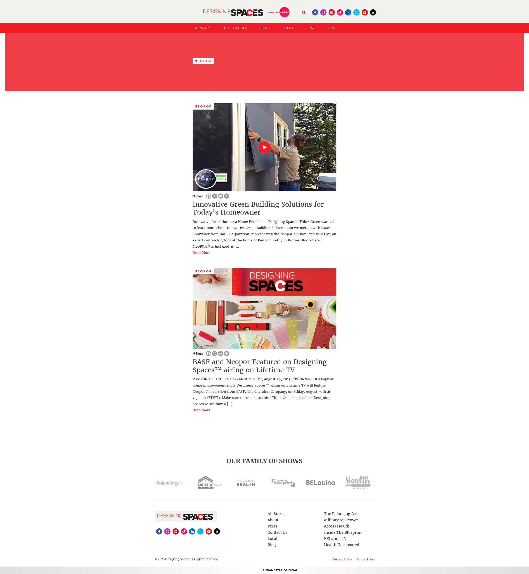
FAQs (330, 28)
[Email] (220, 196)
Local (272, 538)
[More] (226, 196)
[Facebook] (208, 196)
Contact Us (277, 532)
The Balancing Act (340, 513)
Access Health (336, 526)
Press (287, 28)
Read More (201, 253)
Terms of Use (365, 559)
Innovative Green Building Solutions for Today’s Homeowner (258, 208)
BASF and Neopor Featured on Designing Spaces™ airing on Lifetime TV (260, 366)
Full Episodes (234, 28)
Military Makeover (341, 520)
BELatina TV (335, 538)
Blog (309, 28)
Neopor (203, 106)
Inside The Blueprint (343, 532)
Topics (200, 28)
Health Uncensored (341, 544)
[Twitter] (214, 196)
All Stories (277, 513)
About (264, 28)
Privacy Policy (342, 559)
